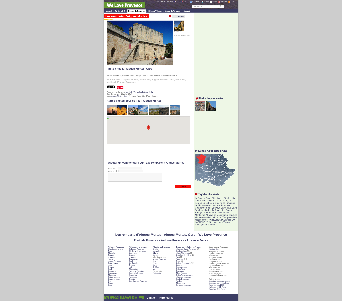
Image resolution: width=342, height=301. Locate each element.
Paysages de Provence (206, 224)
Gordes (132, 265)
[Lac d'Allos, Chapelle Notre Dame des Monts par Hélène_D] (211, 110)
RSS (232, 2)
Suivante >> (177, 31)
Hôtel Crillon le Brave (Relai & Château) (215, 199)
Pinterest (223, 2)
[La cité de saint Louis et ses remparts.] (143, 114)
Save (121, 88)
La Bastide (133, 263)
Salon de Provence (136, 249)
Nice (110, 251)
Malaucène (133, 269)
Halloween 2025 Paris (217, 287)
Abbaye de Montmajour (217, 215)
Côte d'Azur (217, 198)
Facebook (196, 2)
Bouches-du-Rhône (183, 255)
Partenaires (166, 297)
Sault (110, 269)
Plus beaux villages (115, 249)
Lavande (216, 205)
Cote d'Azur (180, 269)
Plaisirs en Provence (161, 247)
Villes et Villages (155, 11)
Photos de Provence (136, 11)
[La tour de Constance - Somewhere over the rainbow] (112, 114)
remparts (180, 79)
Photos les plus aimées (211, 98)
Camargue (180, 271)
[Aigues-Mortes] (154, 114)
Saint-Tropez (113, 263)
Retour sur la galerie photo (182, 35)
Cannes (111, 255)
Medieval (111, 82)
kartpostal (225, 205)
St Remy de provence (137, 251)
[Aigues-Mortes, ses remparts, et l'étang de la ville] (133, 114)
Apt (130, 267)
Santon (155, 255)
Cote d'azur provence (184, 275)
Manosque (112, 275)
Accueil (109, 11)
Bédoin (132, 255)
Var (177, 257)
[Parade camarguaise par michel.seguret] (200, 110)
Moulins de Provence (225, 203)
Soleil (155, 265)
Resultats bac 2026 (216, 285)
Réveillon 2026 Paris (217, 289)
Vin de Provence (159, 259)
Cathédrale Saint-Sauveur (207, 208)
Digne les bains (114, 279)
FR (178, 2)
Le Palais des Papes (222, 210)
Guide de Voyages (172, 11)
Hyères (111, 267)
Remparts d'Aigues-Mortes (124, 79)
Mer (154, 261)
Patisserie (157, 273)
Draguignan (112, 271)
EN (185, 2)
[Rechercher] (220, 6)
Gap (109, 281)
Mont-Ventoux (181, 273)
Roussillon (133, 275)
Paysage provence (183, 285)
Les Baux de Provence (138, 281)
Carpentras (112, 273)
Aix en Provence (114, 261)
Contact (186, 11)
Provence (131, 82)
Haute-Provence (182, 279)
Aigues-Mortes (135, 68)
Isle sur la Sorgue (136, 273)
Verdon (179, 281)
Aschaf (129, 92)
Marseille (111, 253)
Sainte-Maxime (114, 277)
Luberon (179, 265)
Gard (149, 68)
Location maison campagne (219, 281)
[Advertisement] (148, 153)
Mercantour (180, 283)
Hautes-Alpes (181, 251)
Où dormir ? (120, 11)
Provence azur (181, 267)
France (121, 82)
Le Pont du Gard (203, 198)
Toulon (110, 259)
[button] (148, 127)
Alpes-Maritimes (182, 253)
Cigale (227, 198)
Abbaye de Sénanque (205, 212)
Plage (155, 263)
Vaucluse (179, 259)
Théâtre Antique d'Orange (219, 222)
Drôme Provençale (183, 263)
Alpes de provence (183, 277)
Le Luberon (208, 203)
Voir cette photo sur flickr (143, 92)
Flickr (214, 2)
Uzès (110, 285)
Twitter (206, 2)
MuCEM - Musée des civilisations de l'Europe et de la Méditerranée (216, 217)
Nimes (110, 283)
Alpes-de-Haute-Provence (186, 249)
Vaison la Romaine (136, 271)
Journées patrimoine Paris (219, 283)
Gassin (132, 279)
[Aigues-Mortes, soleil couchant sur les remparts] (122, 114)
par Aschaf (109, 19)
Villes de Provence (116, 247)
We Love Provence (124, 5)
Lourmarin (133, 253)
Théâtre (156, 267)
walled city (145, 79)
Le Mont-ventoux (203, 205)
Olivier (155, 253)
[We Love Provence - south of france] (182, 2)
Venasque (133, 277)
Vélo (154, 269)
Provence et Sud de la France (188, 247)
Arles (110, 265)
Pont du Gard (214, 249)
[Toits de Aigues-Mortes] (164, 114)
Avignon (111, 257)
